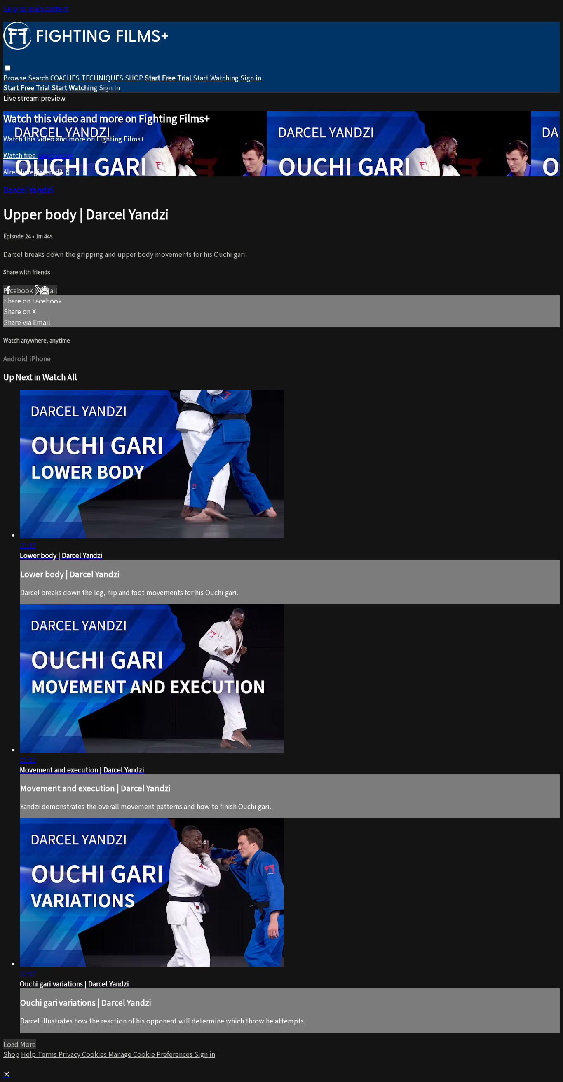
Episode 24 (17, 236)
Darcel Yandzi (28, 189)
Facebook (19, 290)
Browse (15, 77)
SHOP (134, 77)
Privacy (70, 1054)
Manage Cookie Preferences (151, 1054)
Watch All (59, 376)
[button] (7, 68)
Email (48, 290)
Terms (48, 1054)
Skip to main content (36, 8)
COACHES (65, 77)
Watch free (20, 155)
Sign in (250, 77)
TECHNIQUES (102, 77)
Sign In (109, 87)
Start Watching (216, 77)
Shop (11, 1054)
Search (39, 77)
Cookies (95, 1054)
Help (29, 1054)
